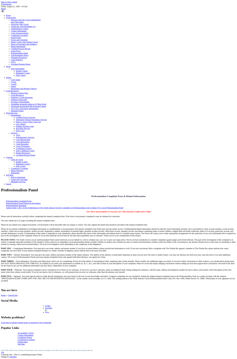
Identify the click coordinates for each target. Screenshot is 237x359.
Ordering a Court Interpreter (22, 97)
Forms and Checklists (19, 40)
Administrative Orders (19, 29)
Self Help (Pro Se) (23, 129)
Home (3, 9)
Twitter (47, 306)
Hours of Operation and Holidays (24, 44)
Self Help (9, 175)
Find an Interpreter (18, 177)
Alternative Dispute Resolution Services (31, 120)
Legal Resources (12, 91)
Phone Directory (17, 171)
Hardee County (22, 71)
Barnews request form (19, 93)
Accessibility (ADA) (26, 333)
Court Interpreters (23, 142)
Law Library (21, 124)
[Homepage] (6, 4)
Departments (16, 115)
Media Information (18, 46)
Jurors (8, 66)
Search (8, 184)
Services (14, 133)
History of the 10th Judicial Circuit (24, 42)
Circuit (13, 82)
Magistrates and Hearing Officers (24, 89)
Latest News (16, 51)
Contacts (9, 157)
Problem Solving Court (25, 126)
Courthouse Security (24, 148)
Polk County (21, 75)
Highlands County (23, 73)
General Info (11, 18)
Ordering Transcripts (19, 100)
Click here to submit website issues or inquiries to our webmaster (26, 323)
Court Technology (23, 146)
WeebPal (13, 357)
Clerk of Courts (17, 160)
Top (2, 352)
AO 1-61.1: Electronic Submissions (25, 109)
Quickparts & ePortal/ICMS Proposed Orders (28, 106)
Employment (16, 38)
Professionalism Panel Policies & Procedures (23, 203)
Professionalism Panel (19, 53)
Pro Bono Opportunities (20, 102)
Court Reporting (22, 144)
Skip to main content (9, 2)
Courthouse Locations (19, 35)
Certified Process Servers (20, 49)
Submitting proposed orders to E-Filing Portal (28, 104)
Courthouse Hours (25, 337)
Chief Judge (15, 80)
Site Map (21, 344)
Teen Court (20, 131)
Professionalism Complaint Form (18, 201)
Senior (13, 86)
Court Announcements (19, 33)
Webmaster (15, 173)
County (14, 84)
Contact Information (19, 31)
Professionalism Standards (16, 206)
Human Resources (23, 153)
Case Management (23, 140)
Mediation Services (18, 182)
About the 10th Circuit (19, 24)
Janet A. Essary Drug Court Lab (28, 122)
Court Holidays (17, 60)
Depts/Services (12, 113)
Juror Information (17, 69)
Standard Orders (17, 111)
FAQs (13, 62)
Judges (8, 78)
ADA (18, 135)
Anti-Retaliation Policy (20, 55)
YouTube (48, 308)
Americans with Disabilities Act (23, 27)
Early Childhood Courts (25, 151)
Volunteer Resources (19, 58)
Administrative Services (25, 137)
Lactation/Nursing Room (20, 64)
